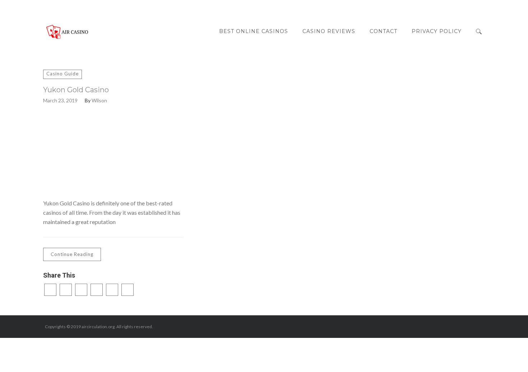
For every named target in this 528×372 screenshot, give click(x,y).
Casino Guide (62, 73)
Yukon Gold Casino (76, 89)
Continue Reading (72, 254)
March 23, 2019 (60, 100)
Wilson (99, 100)
